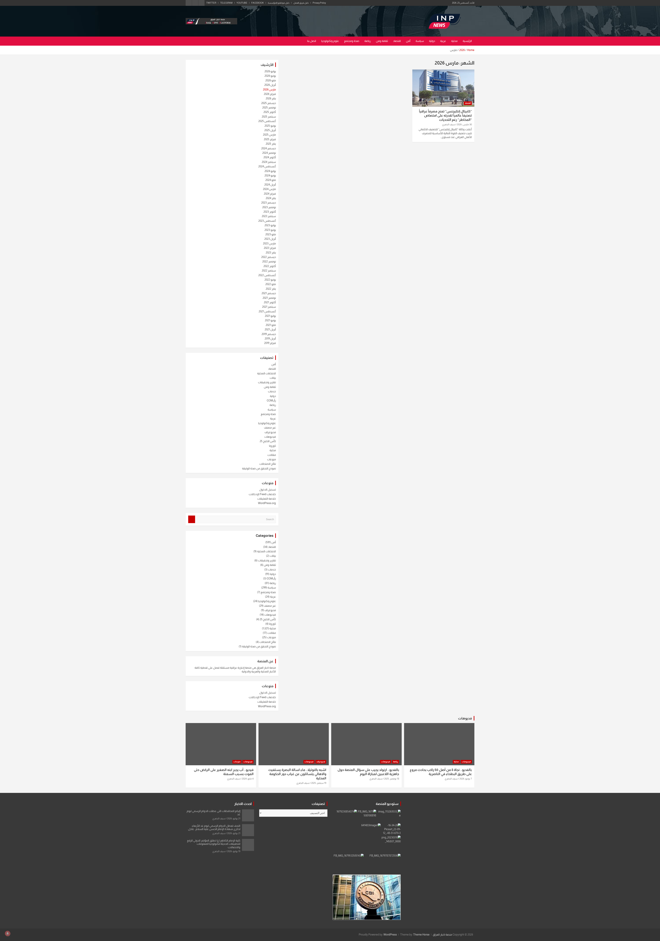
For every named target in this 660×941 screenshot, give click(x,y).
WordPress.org (267, 503)
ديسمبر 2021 (269, 293)
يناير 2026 (271, 98)
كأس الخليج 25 (268, 441)
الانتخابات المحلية (266, 373)
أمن (408, 40)
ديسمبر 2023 (268, 202)
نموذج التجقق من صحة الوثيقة (259, 468)
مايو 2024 (270, 179)
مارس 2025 (269, 134)
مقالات (271, 454)
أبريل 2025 (270, 130)
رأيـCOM (271, 400)
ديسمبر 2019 (269, 334)
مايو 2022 (270, 284)
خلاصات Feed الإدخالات (262, 494)
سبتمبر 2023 (269, 216)
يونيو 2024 (270, 175)
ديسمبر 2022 (268, 257)
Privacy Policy (319, 3)
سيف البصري (448, 124)
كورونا (272, 445)
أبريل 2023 (270, 238)
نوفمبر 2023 (269, 207)
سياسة (420, 40)
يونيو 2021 (270, 320)
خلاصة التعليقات (266, 498)
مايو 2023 (270, 234)
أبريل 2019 (270, 338)
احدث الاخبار (243, 804)
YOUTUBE (241, 3)
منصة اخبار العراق (442, 934)
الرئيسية (467, 40)
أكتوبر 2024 (269, 157)
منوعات (271, 459)
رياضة (367, 40)
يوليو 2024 (270, 171)
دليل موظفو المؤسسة (278, 3)
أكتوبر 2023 (269, 211)
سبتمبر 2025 (269, 116)
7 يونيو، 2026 (465, 778)
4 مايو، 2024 (248, 778)
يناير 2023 (271, 252)
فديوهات (465, 718)
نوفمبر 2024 (269, 152)
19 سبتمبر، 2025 (318, 783)
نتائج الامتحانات (267, 463)
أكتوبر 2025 (269, 112)
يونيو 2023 (270, 229)
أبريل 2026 (270, 84)
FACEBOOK (257, 3)
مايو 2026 (270, 80)
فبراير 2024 (270, 193)
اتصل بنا (311, 40)
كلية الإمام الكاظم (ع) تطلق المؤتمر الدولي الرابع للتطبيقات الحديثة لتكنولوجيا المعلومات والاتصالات (213, 843)
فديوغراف (270, 432)
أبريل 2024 (270, 184)
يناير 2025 (271, 143)
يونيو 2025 (270, 125)
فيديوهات (270, 436)
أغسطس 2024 (267, 166)
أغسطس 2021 (267, 311)
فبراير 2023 (270, 247)
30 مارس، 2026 (464, 124)
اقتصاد (397, 40)
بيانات (273, 377)
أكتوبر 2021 (270, 302)
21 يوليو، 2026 (233, 818)
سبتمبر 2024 (269, 161)
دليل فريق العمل (301, 3)
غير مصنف (270, 427)
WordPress (390, 934)
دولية (432, 40)
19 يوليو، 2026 (233, 851)
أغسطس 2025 (267, 121)
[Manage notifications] (7, 933)
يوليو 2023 (270, 225)
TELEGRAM (226, 3)
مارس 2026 (269, 89)
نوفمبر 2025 (269, 107)
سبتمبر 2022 (269, 270)
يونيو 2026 (270, 75)
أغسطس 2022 (267, 275)
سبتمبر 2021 (269, 306)
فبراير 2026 (270, 94)
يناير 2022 (271, 288)
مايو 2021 (271, 325)
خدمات (272, 391)
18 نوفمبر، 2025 (391, 778)
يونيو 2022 (270, 279)
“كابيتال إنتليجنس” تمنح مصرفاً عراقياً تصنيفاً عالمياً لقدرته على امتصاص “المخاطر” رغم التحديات (445, 115)
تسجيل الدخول (267, 489)
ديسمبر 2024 (268, 148)
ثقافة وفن (382, 40)
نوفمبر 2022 (269, 261)
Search (191, 519)
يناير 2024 (271, 198)
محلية (454, 40)
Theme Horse (421, 934)
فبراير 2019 (270, 343)
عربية (443, 40)
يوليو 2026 (270, 71)
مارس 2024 (269, 189)
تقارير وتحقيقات (267, 382)
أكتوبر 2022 (269, 266)
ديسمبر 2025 (268, 103)
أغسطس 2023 (267, 220)
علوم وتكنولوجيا (330, 40)
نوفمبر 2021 (269, 297)
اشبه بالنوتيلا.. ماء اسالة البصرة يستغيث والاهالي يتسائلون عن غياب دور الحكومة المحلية (297, 774)
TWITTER (211, 3)
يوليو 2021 (270, 315)
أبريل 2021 (270, 329)
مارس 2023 (269, 243)
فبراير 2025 (270, 139)
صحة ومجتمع (351, 40)
